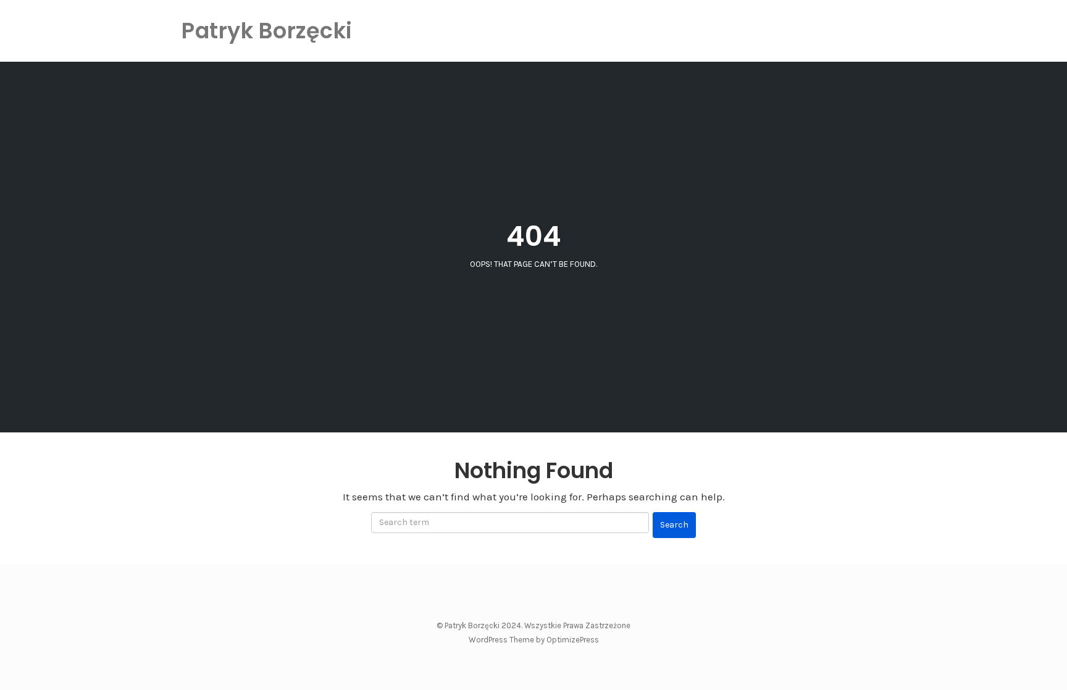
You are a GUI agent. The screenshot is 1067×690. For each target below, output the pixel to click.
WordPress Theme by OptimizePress (534, 639)
